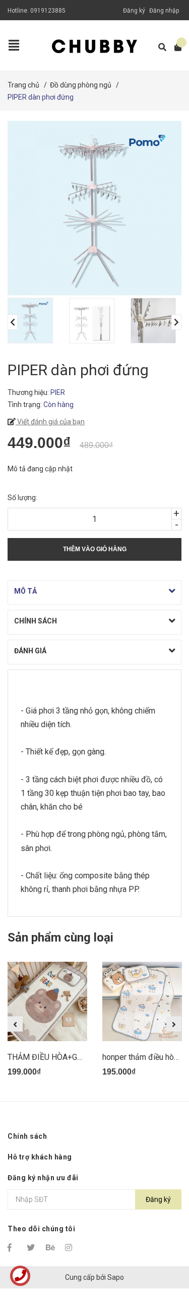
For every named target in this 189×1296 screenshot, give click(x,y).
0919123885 (48, 10)
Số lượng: (22, 498)
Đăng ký (134, 10)
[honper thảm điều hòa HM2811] (142, 1002)
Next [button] (176, 322)
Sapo (115, 1277)
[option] (33, 320)
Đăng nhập (164, 10)
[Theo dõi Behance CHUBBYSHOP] (51, 1247)
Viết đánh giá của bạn (50, 422)
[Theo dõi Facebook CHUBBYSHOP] (13, 1247)
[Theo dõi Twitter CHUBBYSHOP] (32, 1247)
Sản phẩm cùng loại (60, 937)
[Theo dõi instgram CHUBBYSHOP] (70, 1247)
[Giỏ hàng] (174, 47)
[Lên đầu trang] (161, 1247)
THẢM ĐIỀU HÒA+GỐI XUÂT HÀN (66, 1057)
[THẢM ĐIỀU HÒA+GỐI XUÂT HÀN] (47, 1002)
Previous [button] (13, 322)
